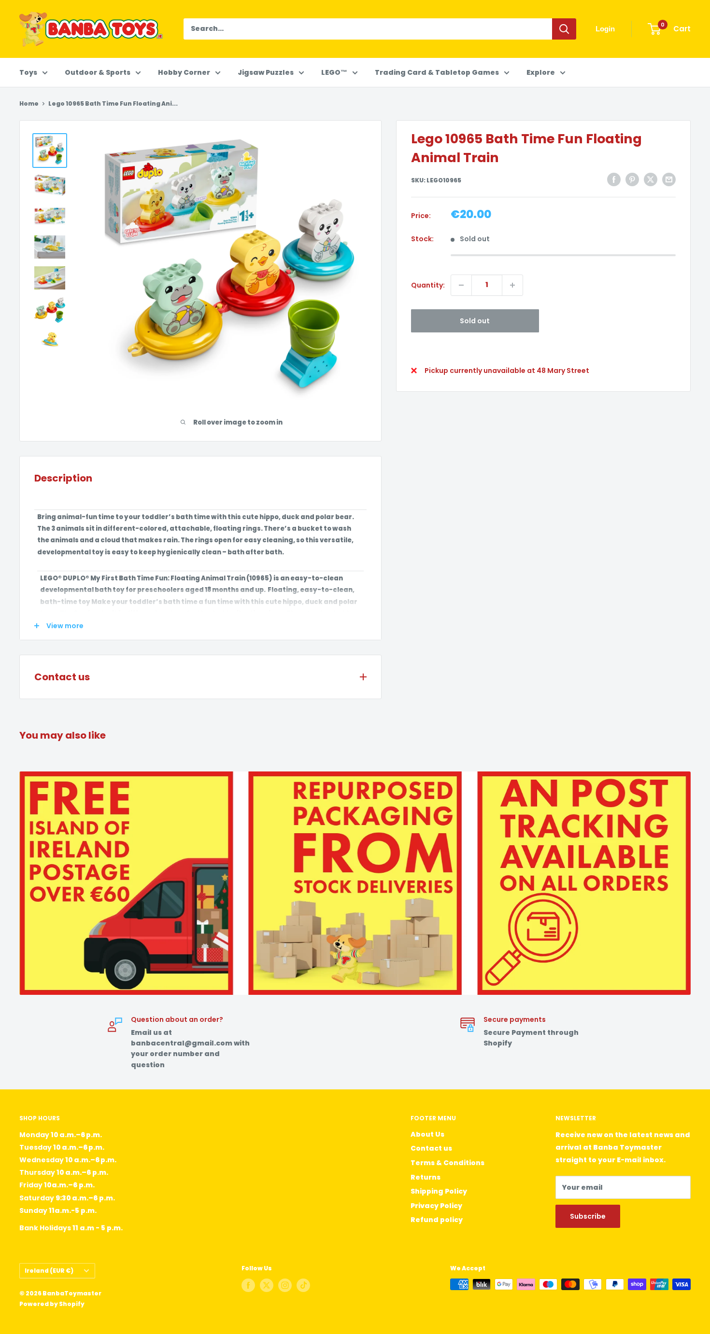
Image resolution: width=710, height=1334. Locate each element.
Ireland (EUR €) (49, 1271)
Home (29, 103)
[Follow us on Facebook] (248, 1285)
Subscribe (588, 1216)
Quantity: (428, 285)
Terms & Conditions (447, 1163)
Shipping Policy (439, 1191)
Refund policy (437, 1219)
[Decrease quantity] (461, 285)
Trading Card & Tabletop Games (437, 72)
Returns (425, 1177)
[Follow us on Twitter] (266, 1285)
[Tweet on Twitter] (650, 179)
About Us (427, 1134)
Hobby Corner (184, 72)
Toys (28, 72)
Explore (540, 72)
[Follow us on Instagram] (285, 1285)
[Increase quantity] (512, 285)
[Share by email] (669, 179)
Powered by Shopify (52, 1304)
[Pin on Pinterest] (632, 179)
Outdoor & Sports (97, 72)
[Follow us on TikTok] (303, 1285)
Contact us (431, 1148)
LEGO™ (334, 72)
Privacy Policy (436, 1205)
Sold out (475, 321)
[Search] (564, 29)
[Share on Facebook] (614, 179)
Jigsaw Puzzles (266, 72)
